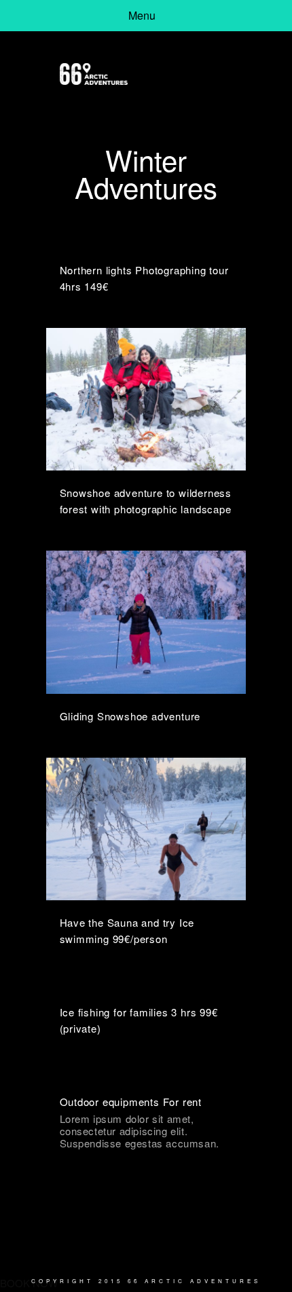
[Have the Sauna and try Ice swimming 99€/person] (146, 829)
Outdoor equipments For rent (131, 1101)
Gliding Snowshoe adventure (130, 716)
